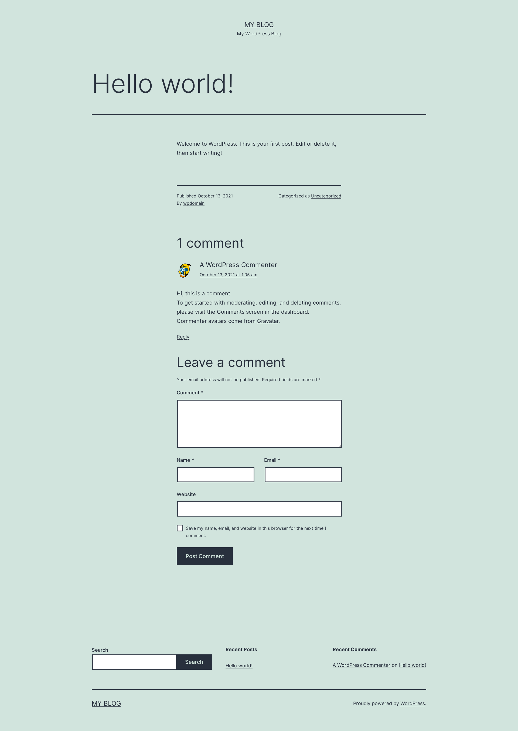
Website (186, 494)
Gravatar (267, 321)
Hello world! (239, 665)
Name (185, 460)
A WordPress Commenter (238, 265)
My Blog (259, 25)
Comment (190, 392)
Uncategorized (326, 196)
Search (100, 650)
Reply (183, 337)
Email (272, 460)
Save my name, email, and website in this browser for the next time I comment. (256, 531)
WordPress (412, 703)
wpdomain (194, 203)
